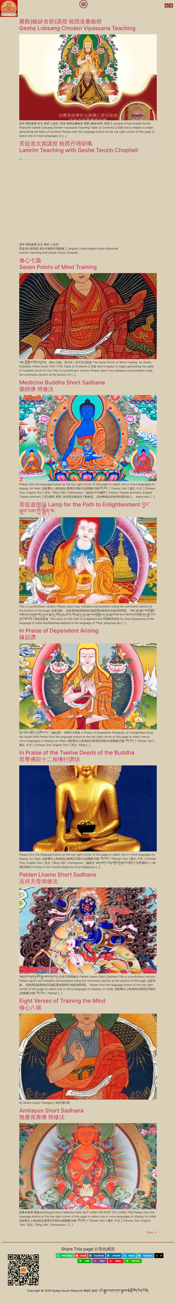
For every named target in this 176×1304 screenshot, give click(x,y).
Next (152, 1232)
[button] (83, 4)
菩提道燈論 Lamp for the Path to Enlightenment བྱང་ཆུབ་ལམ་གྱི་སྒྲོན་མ (84, 507)
